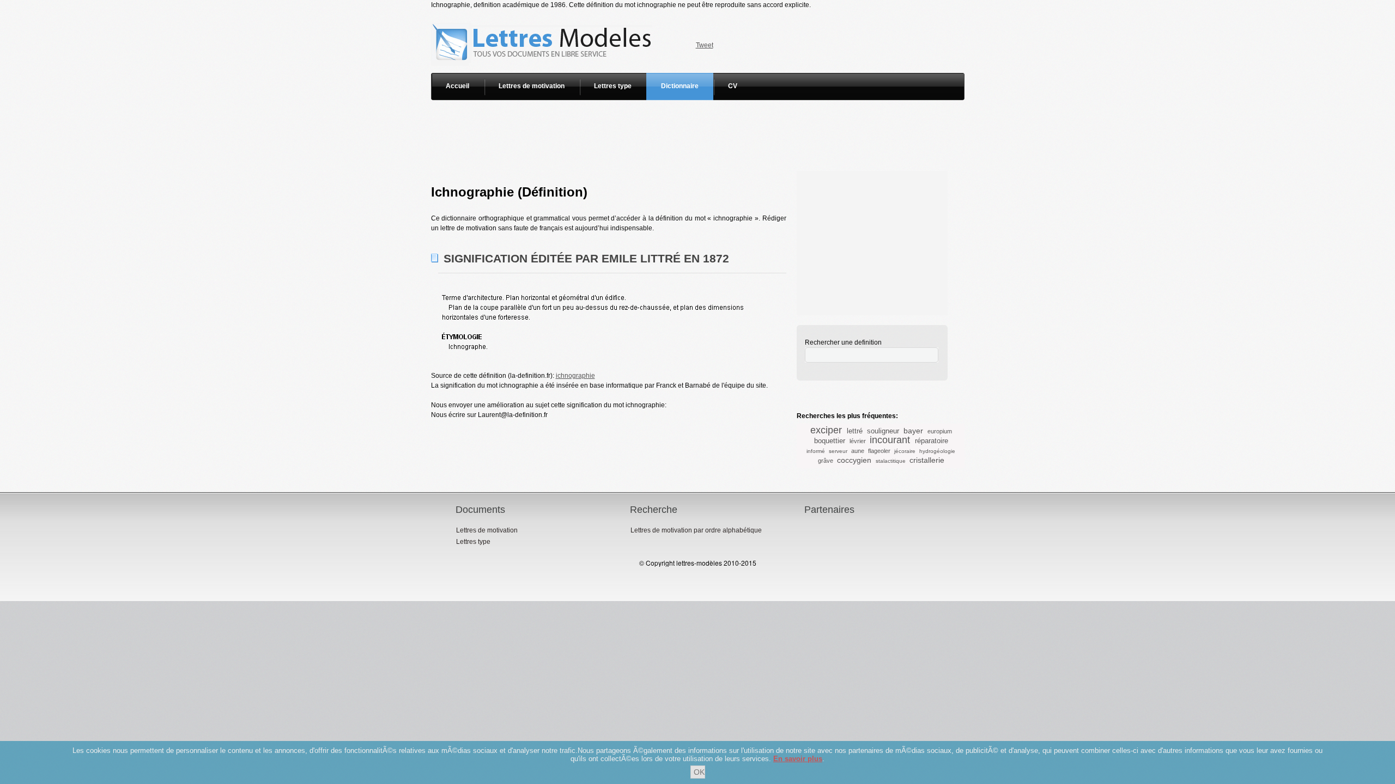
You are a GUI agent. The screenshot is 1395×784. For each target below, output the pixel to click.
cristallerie (926, 460)
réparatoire (931, 441)
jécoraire (904, 451)
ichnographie (575, 375)
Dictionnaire (680, 86)
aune (857, 451)
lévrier (858, 441)
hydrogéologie (937, 451)
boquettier (829, 441)
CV (732, 86)
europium (939, 431)
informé (815, 451)
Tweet (704, 45)
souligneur (883, 431)
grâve (825, 460)
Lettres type (613, 86)
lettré (855, 431)
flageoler (879, 451)
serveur (838, 451)
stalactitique (891, 461)
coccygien (854, 460)
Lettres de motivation (532, 86)
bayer (913, 430)
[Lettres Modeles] (543, 15)
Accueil (457, 86)
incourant (890, 439)
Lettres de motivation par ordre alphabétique (696, 530)
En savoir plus (797, 759)
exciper (826, 430)
